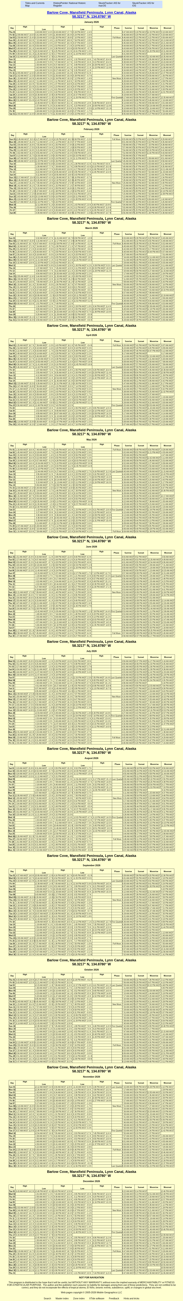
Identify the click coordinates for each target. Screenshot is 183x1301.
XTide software (96, 1298)
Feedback (114, 1298)
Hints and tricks (131, 1298)
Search (47, 1298)
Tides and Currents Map (34, 4)
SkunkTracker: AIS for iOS (143, 4)
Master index (62, 1298)
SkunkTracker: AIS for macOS (109, 4)
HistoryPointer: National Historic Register (69, 4)
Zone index (79, 1298)
